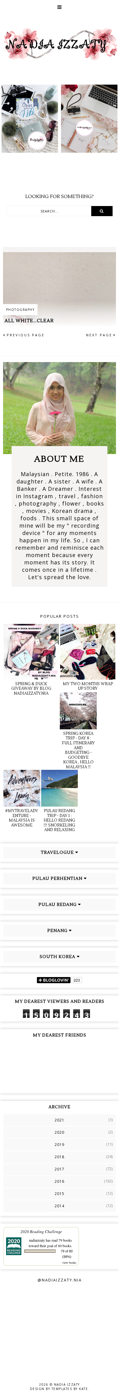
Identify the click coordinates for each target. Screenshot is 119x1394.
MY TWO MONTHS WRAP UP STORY (88, 686)
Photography (20, 309)
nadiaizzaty (37, 1240)
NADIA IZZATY (67, 1384)
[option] (30, 119)
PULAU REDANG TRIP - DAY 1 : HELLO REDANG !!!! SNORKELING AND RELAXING (59, 820)
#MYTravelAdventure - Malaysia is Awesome (21, 818)
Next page (99, 335)
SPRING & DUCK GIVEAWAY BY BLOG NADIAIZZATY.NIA (31, 689)
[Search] (102, 211)
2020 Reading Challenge (41, 1231)
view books (69, 1262)
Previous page (26, 335)
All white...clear (29, 321)
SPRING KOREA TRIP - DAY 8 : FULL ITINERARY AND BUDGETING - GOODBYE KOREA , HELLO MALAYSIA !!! (78, 750)
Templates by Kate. (70, 1389)
